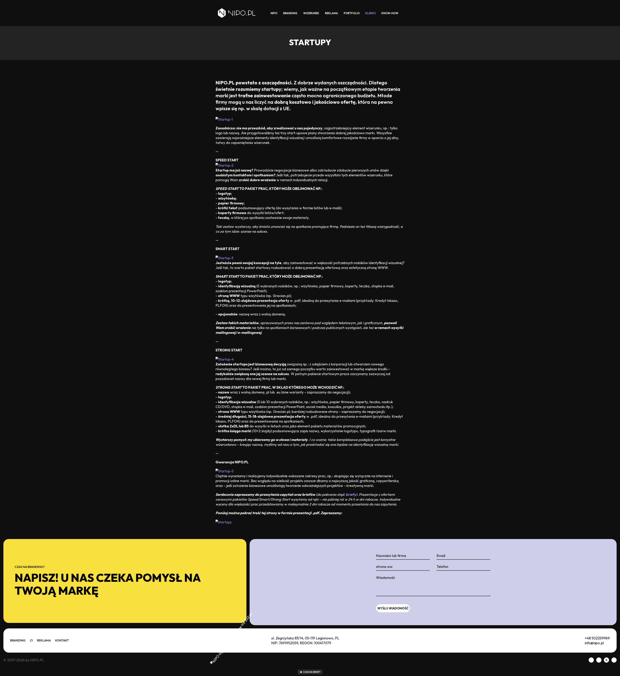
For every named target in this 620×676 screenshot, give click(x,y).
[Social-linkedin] (598, 660)
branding (290, 13)
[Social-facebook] (591, 660)
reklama (331, 13)
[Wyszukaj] (404, 13)
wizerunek (311, 13)
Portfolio (352, 13)
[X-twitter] (606, 660)
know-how (389, 13)
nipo (274, 13)
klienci (370, 13)
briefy (351, 494)
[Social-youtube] (614, 660)
